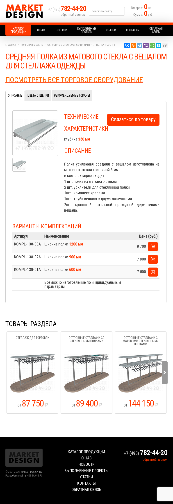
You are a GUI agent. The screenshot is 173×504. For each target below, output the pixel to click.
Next (165, 372)
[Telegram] (139, 45)
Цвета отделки (38, 95)
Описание (15, 95)
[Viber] (146, 45)
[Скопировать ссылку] (165, 45)
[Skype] (158, 45)
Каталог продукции (18, 30)
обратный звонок (73, 15)
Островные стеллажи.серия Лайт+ (69, 44)
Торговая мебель (31, 44)
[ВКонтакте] (127, 45)
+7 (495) (67, 9)
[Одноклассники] (133, 45)
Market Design (25, 11)
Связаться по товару (133, 119)
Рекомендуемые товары (72, 95)
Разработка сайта (15, 475)
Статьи (111, 30)
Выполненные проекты (86, 30)
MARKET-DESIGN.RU (31, 471)
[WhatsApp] (152, 45)
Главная (10, 44)
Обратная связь (155, 30)
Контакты (132, 30)
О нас (41, 30)
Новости (61, 30)
